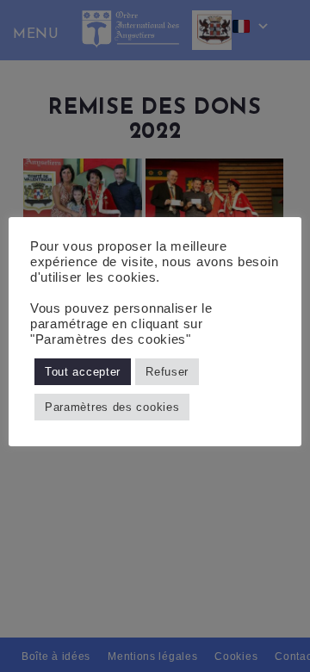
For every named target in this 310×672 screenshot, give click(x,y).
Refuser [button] (167, 371)
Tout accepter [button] (83, 371)
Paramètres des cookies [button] (112, 407)
